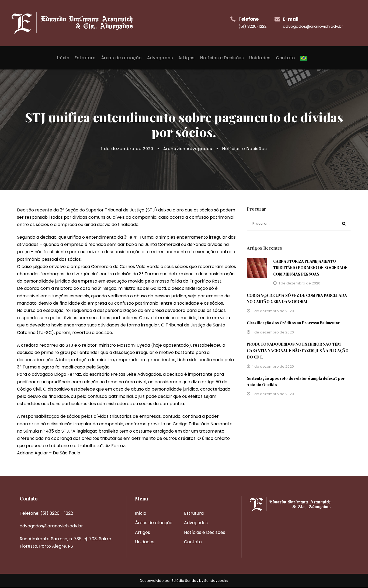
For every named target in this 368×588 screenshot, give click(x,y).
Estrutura (85, 58)
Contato (285, 58)
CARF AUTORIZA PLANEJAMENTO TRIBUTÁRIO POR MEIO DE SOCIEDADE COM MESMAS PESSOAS (310, 268)
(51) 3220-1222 (252, 26)
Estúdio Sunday (185, 580)
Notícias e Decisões (222, 58)
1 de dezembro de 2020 (127, 148)
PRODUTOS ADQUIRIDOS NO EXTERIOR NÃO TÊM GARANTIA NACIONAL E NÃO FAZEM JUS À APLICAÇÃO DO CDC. (298, 351)
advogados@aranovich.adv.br (313, 26)
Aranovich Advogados (187, 148)
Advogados (160, 58)
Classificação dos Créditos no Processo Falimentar (293, 322)
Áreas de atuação (121, 58)
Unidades (259, 58)
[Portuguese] (303, 61)
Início (63, 58)
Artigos (186, 58)
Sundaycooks (216, 580)
